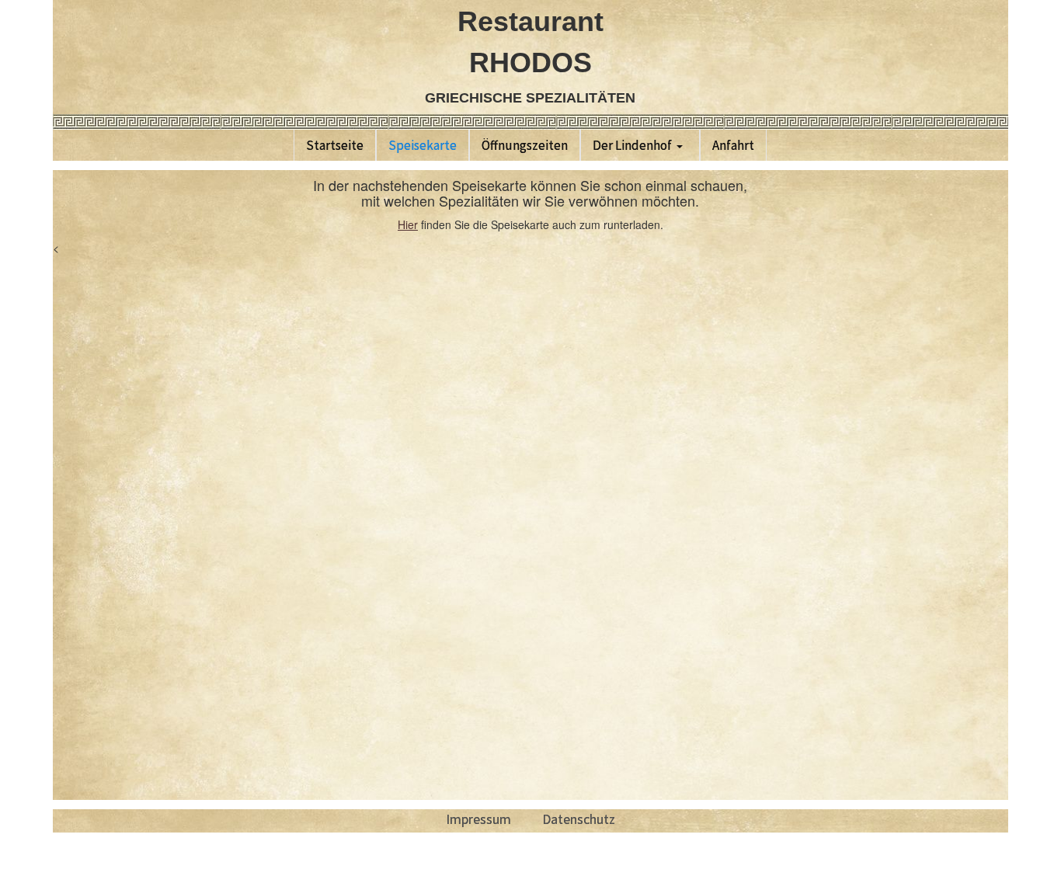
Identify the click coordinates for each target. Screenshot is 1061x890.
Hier (408, 224)
